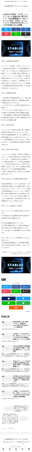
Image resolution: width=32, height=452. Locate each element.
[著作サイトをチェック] (9, 298)
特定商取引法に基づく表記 (23, 443)
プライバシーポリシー (16, 446)
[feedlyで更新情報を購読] (23, 303)
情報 (4, 279)
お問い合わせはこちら (9, 442)
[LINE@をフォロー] (9, 303)
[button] (25, 34)
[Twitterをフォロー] (23, 298)
